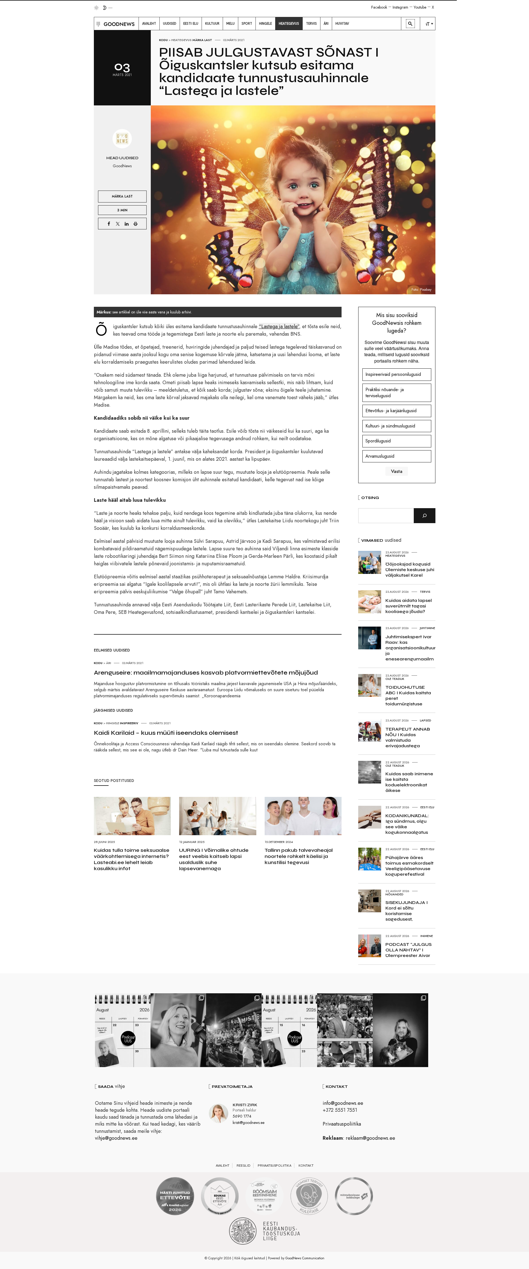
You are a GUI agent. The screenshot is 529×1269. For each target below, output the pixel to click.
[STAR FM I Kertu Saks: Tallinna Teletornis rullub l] (178, 1030)
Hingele (112, 723)
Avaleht (222, 1165)
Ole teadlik (394, 679)
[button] (97, 23)
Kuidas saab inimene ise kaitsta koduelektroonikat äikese (409, 782)
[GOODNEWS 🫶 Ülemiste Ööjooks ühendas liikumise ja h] (234, 1030)
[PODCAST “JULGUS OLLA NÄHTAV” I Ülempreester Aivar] (123, 1030)
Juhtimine (427, 628)
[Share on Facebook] (108, 223)
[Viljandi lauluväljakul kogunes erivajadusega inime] (345, 1030)
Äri (108, 663)
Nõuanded (394, 894)
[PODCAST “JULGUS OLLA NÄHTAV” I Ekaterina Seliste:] (289, 1030)
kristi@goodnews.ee (248, 1122)
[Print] (135, 223)
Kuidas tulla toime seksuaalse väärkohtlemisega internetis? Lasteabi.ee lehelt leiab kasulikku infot (131, 859)
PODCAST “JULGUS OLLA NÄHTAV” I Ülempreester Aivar (408, 950)
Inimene (426, 936)
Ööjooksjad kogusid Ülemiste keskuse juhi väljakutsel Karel (409, 569)
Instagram (400, 7)
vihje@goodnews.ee (116, 1138)
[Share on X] (117, 223)
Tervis (425, 591)
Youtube (420, 7)
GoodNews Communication (304, 1258)
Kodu (163, 40)
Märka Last (202, 40)
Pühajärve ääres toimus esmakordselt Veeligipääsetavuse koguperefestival (409, 866)
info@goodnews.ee (343, 1103)
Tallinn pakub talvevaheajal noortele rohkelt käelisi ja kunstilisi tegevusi (299, 856)
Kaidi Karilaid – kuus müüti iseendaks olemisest (166, 732)
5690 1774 (242, 1116)
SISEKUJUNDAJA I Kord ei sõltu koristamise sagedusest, (406, 911)
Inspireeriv (129, 723)
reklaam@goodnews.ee (370, 1138)
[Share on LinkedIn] (126, 223)
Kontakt (306, 1165)
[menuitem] (149, 23)
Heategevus (181, 40)
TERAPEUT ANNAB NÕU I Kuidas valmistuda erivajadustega (407, 737)
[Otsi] (424, 515)
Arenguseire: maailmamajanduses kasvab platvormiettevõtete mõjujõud (206, 672)
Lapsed (425, 720)
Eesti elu (427, 807)
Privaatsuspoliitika (342, 1124)
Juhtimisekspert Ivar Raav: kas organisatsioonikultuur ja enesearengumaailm (410, 648)
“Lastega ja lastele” (279, 326)
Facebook (379, 7)
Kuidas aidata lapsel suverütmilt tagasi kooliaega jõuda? (408, 606)
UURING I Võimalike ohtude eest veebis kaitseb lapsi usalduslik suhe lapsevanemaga (214, 859)
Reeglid (243, 1165)
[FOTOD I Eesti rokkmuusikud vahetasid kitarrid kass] (400, 1030)
